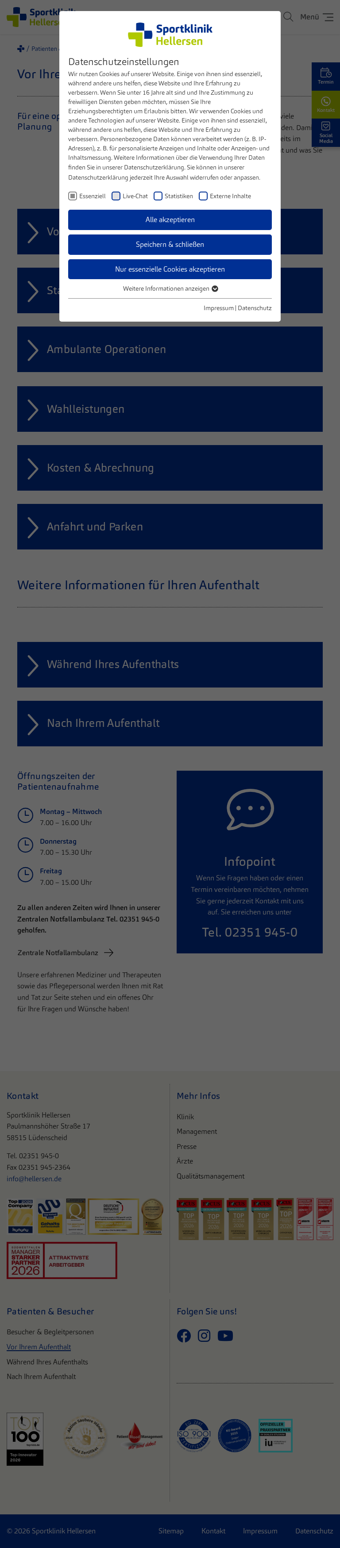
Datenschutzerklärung (154, 167)
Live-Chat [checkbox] (135, 196)
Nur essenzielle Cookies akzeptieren (170, 269)
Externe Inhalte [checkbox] (230, 196)
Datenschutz (255, 308)
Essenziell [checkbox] (92, 196)
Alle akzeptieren (170, 219)
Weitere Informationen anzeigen (167, 288)
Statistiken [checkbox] (179, 196)
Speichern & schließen (170, 244)
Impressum (219, 308)
